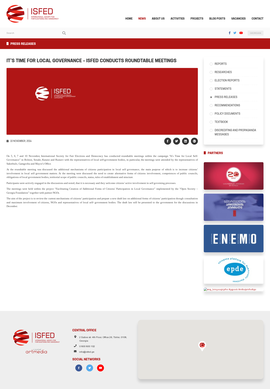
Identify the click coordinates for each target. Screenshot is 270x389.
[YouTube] (241, 33)
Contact (257, 18)
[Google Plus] (194, 141)
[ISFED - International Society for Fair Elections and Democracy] (33, 6)
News (142, 18)
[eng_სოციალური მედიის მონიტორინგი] (234, 289)
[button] (202, 346)
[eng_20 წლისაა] (234, 176)
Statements (223, 88)
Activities (178, 18)
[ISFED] (36, 337)
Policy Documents (227, 113)
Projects (197, 18)
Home (128, 18)
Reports (221, 64)
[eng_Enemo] (234, 238)
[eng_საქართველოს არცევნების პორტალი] (234, 207)
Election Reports (227, 80)
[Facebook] (229, 33)
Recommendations (227, 105)
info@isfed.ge (86, 351)
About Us (158, 18)
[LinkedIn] (185, 141)
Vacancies (238, 18)
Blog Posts (217, 18)
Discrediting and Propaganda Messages (235, 132)
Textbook (221, 122)
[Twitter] (234, 33)
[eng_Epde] (234, 270)
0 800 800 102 (87, 346)
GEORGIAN (255, 33)
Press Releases (226, 97)
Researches (223, 72)
